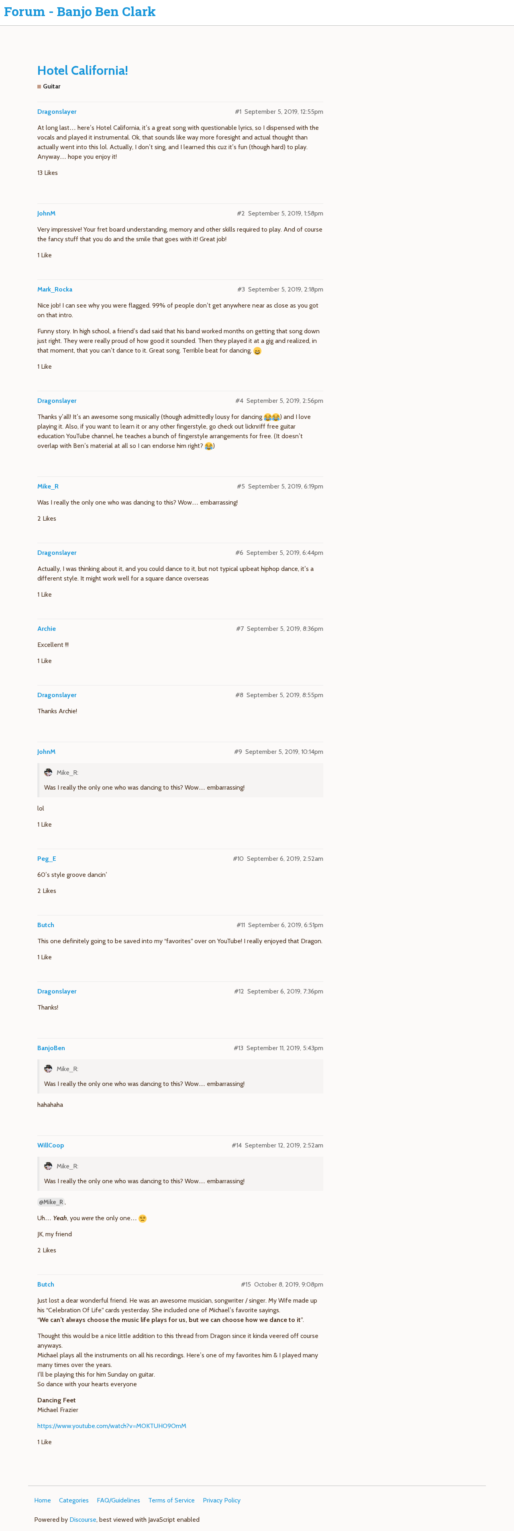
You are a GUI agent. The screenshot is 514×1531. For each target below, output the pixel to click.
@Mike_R (51, 1202)
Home (42, 1500)
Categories (74, 1500)
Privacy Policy (222, 1500)
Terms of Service (171, 1500)
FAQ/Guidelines (118, 1500)
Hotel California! (82, 70)
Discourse (82, 1519)
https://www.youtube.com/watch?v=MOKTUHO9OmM (111, 1426)
